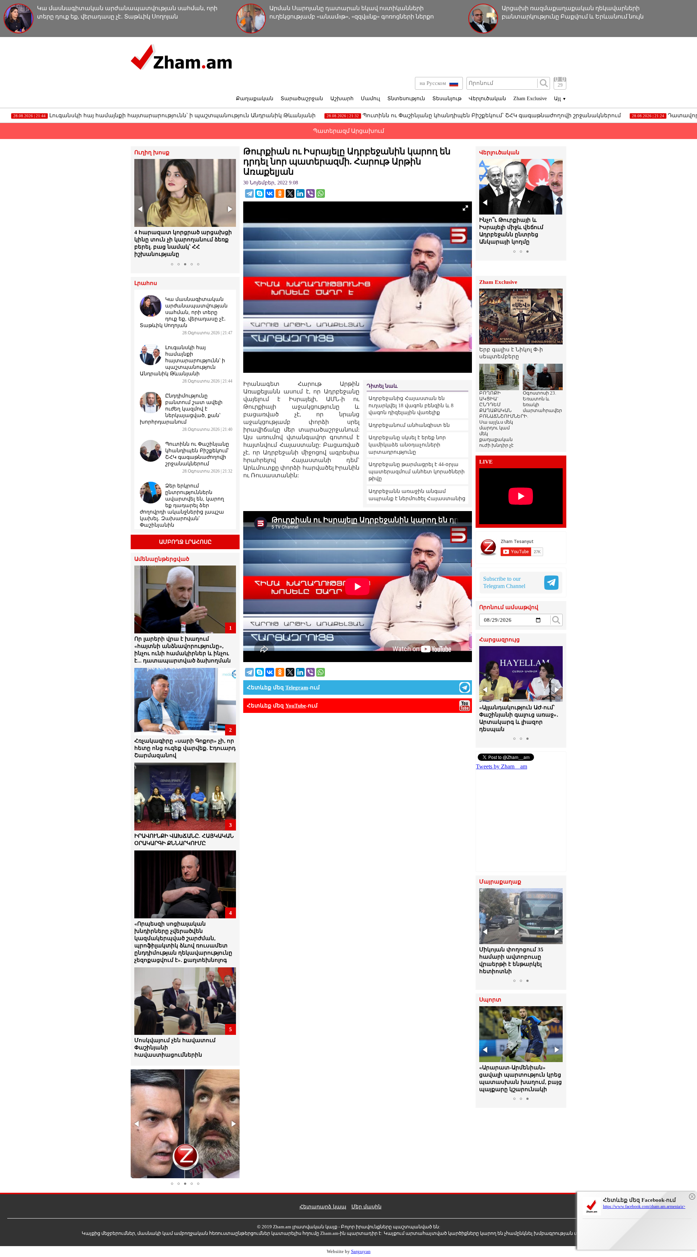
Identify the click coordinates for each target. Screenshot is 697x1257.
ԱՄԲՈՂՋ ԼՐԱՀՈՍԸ (185, 542)
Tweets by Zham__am (501, 766)
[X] (290, 193)
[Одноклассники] (280, 193)
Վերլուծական (487, 98)
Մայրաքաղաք (500, 882)
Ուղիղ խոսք (152, 152)
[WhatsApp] (320, 193)
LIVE (486, 462)
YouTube (295, 706)
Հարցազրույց (499, 639)
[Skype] (259, 193)
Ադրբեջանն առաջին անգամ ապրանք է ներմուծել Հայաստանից (416, 495)
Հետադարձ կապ (322, 1206)
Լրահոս (145, 283)
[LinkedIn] (300, 193)
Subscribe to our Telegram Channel (504, 582)
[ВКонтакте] (269, 193)
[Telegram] (249, 193)
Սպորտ (490, 1000)
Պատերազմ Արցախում (348, 131)
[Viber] (310, 193)
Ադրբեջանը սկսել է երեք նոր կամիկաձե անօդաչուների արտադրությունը (407, 444)
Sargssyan (361, 1251)
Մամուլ (370, 98)
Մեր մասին (366, 1206)
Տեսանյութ (446, 98)
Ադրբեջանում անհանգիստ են (409, 425)
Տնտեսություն (406, 98)
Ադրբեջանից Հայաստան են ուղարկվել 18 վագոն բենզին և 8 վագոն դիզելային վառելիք (410, 405)
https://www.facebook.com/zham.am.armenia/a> (644, 1206)
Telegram (296, 687)
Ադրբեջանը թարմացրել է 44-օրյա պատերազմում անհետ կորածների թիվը (416, 471)
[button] (141, 209)
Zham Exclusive (530, 98)
